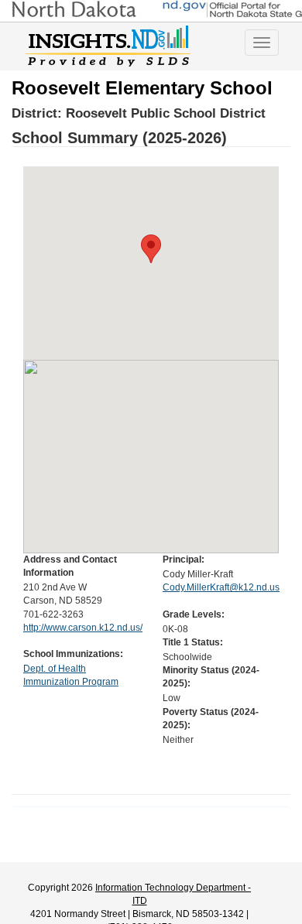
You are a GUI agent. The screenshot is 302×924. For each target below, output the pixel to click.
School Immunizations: (73, 654)
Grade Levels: (194, 614)
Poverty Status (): (211, 719)
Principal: (183, 559)
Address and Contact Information (70, 566)
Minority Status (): (211, 677)
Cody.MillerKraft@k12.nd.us (221, 587)
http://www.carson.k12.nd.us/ (82, 627)
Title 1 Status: (193, 642)
